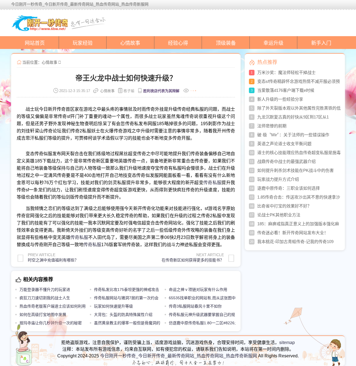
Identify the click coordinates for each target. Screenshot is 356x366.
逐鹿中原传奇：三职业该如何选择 (288, 188)
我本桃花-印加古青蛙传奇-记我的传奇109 (295, 241)
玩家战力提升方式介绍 (278, 179)
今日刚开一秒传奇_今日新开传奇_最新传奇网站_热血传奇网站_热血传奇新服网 (178, 355)
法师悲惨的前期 (271, 125)
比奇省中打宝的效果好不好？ (284, 206)
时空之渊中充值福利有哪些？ (53, 260)
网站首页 (35, 43)
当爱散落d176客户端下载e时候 (285, 90)
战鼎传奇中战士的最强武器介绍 (286, 161)
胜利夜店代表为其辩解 (161, 91)
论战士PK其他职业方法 (278, 214)
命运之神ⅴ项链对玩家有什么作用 (198, 289)
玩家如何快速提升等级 (113, 306)
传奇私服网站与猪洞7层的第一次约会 (126, 298)
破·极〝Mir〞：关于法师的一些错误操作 (293, 134)
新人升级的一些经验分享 (280, 99)
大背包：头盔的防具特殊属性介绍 (123, 314)
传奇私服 (212, 182)
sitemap (287, 342)
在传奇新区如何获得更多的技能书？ (193, 260)
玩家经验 (83, 43)
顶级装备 (226, 43)
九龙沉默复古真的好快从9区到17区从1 (293, 117)
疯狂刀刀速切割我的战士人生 (44, 298)
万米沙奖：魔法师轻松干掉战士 (286, 72)
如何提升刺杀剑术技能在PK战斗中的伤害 (295, 170)
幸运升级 (273, 43)
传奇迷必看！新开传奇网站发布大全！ (292, 232)
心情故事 (130, 43)
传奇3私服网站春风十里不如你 (195, 306)
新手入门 (321, 43)
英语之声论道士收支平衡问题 (284, 143)
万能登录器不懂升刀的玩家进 (44, 289)
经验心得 (178, 43)
